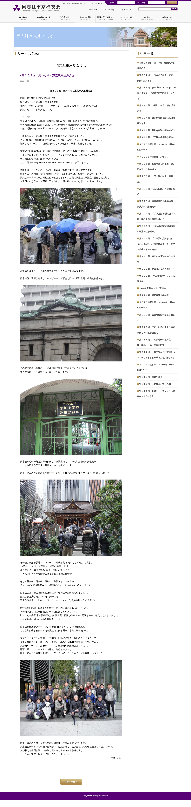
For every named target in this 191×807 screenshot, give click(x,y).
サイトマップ (125, 9)
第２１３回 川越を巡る (150, 376)
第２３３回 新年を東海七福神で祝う (157, 130)
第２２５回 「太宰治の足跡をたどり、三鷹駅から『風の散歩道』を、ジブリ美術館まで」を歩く (156, 244)
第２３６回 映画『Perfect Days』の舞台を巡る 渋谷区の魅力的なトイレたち (156, 93)
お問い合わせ (108, 9)
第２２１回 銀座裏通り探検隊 (154, 295)
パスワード (141, 2)
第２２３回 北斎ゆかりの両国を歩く (157, 268)
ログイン (172, 2)
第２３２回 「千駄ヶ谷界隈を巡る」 (157, 137)
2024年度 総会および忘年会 (152, 288)
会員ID (112, 2)
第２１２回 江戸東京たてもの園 (155, 383)
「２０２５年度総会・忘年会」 (154, 156)
